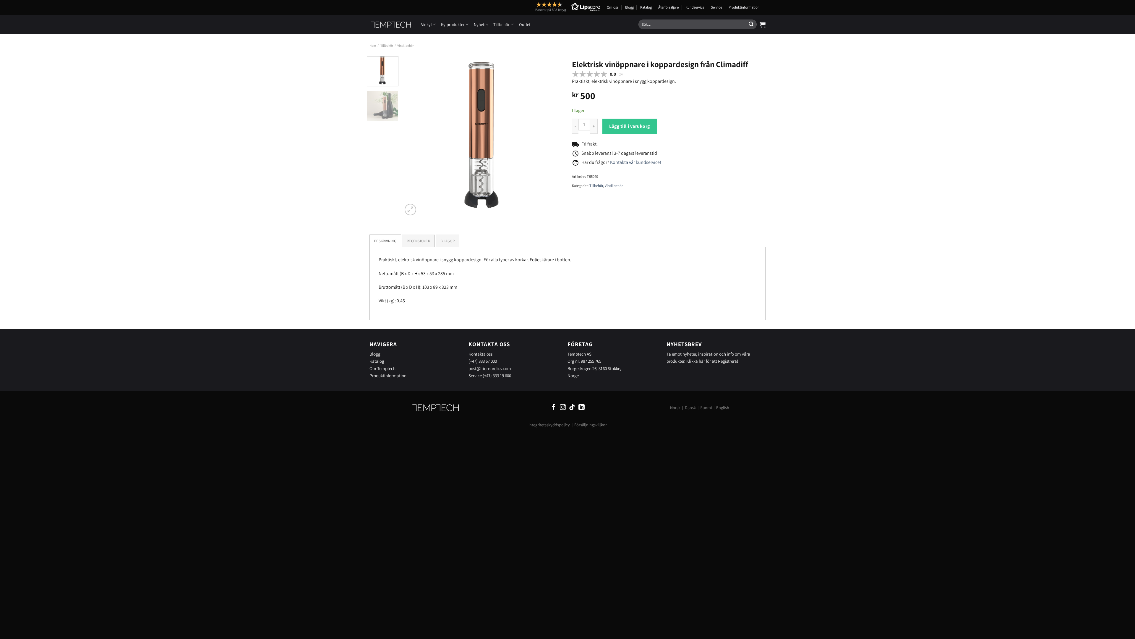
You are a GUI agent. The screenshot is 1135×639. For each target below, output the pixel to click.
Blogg (629, 7)
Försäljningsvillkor (590, 424)
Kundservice (694, 7)
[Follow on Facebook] (553, 407)
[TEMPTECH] (390, 24)
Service (716, 7)
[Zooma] (410, 209)
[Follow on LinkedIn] (581, 407)
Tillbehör (501, 24)
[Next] (552, 136)
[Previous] (413, 136)
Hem (372, 45)
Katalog (646, 7)
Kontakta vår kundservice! (635, 162)
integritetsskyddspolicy (549, 424)
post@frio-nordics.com (489, 368)
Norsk (675, 407)
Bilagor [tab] (447, 240)
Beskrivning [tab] (385, 240)
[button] (557, 6)
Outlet (525, 24)
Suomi (706, 407)
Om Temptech (382, 368)
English (722, 407)
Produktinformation (744, 7)
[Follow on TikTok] (572, 407)
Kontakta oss (480, 354)
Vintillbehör (405, 45)
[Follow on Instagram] (563, 407)
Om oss (612, 7)
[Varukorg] (763, 24)
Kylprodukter (453, 24)
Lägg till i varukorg (629, 126)
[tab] (418, 241)
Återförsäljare (668, 7)
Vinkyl (426, 24)
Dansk (690, 407)
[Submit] (751, 24)
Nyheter (481, 24)
